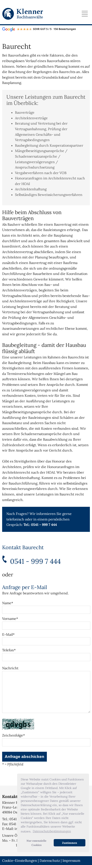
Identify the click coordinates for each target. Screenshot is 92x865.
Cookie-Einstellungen (19, 860)
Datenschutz (50, 860)
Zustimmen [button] (69, 842)
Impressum (71, 860)
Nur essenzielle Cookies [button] (36, 843)
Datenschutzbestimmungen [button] (52, 831)
